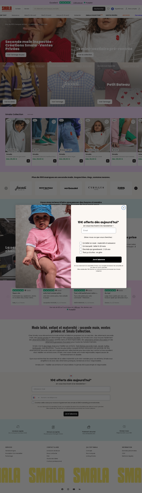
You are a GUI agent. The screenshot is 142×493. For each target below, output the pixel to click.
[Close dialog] (124, 208)
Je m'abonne (99, 259)
